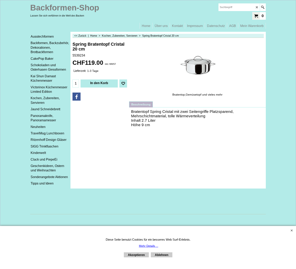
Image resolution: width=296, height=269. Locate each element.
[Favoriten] (123, 83)
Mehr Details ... (148, 245)
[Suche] (263, 7)
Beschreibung (141, 104)
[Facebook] (76, 97)
